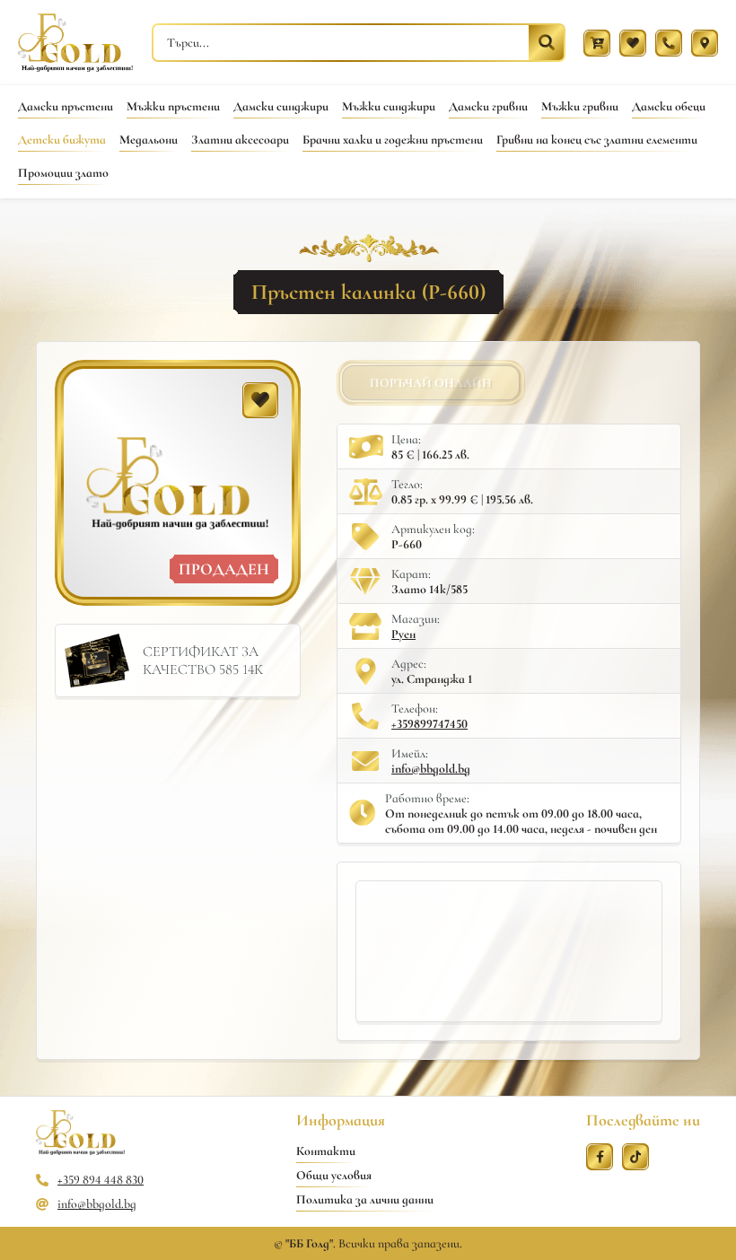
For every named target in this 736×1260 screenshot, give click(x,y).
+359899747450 (429, 723)
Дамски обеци (668, 106)
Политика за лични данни (365, 1199)
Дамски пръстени (65, 106)
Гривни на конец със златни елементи (596, 139)
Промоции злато (63, 172)
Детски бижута (62, 139)
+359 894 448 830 (100, 1179)
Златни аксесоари (240, 139)
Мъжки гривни (579, 106)
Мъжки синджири (388, 106)
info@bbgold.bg (430, 768)
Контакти (325, 1151)
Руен (403, 634)
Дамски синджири (281, 106)
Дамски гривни (488, 106)
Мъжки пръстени (173, 106)
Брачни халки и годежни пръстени (392, 139)
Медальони (148, 139)
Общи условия (334, 1175)
